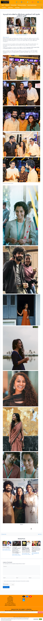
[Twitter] (24, 600)
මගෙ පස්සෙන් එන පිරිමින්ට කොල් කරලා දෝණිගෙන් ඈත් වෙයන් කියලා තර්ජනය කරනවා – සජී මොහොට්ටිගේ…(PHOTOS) (36, 549)
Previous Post (3, 534)
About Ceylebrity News (32, 5)
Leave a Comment (19, 34)
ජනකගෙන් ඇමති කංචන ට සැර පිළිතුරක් (7, 547)
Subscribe (40, 612)
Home (3, 5)
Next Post (40, 534)
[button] (6, 7)
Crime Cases (25, 554)
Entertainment (35, 553)
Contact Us (7, 5)
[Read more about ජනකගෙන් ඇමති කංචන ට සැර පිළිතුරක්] (7, 543)
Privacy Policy (13, 5)
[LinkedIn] (24, 599)
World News (10, 7)
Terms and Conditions (22, 5)
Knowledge (17, 7)
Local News (4, 7)
